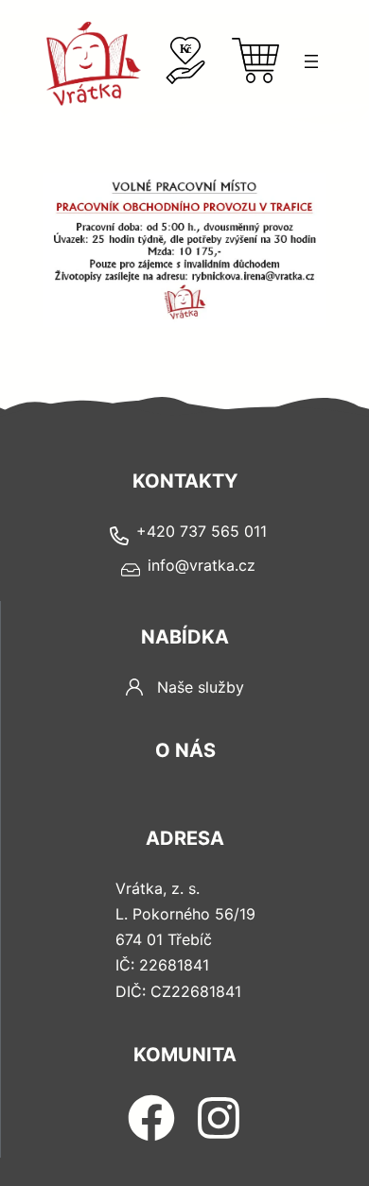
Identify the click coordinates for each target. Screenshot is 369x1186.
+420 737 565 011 (201, 531)
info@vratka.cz (201, 565)
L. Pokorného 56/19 (185, 913)
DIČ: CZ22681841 (178, 991)
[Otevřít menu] (311, 61)
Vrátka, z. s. (157, 888)
